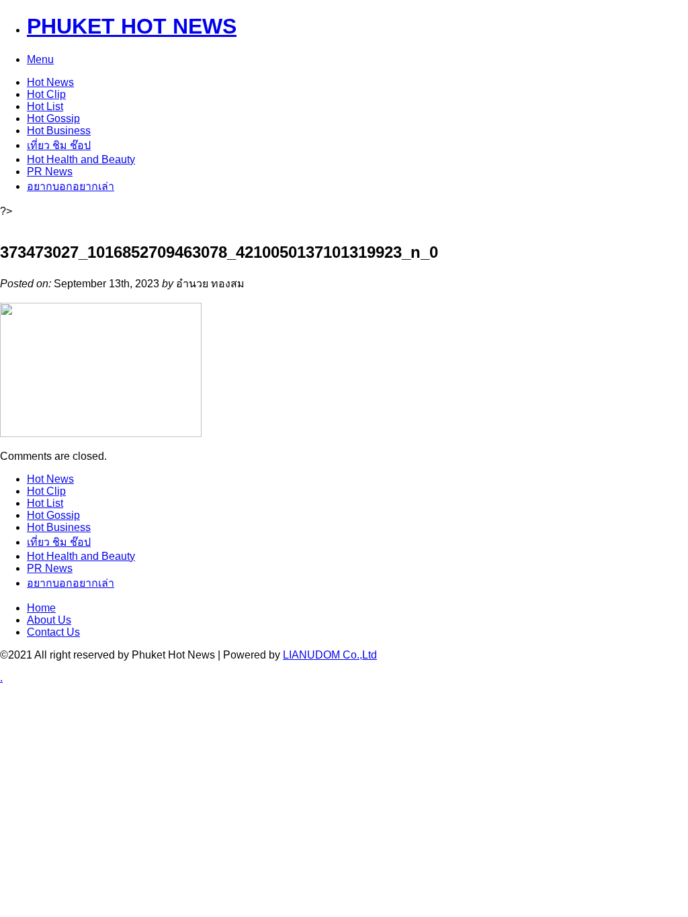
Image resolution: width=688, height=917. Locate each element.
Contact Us (53, 632)
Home (41, 608)
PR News (50, 171)
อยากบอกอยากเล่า (70, 186)
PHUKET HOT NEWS (131, 26)
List (45, 106)
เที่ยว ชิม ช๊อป (59, 145)
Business (59, 130)
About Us (49, 620)
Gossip (53, 118)
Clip (46, 94)
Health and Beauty (81, 159)
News (50, 82)
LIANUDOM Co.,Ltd (330, 655)
